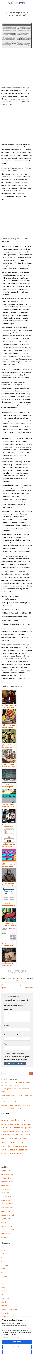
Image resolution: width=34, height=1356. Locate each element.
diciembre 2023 (7, 1204)
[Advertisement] (17, 69)
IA (2, 1295)
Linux (16, 1138)
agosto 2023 (5, 1219)
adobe (4, 1120)
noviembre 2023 (7, 1208)
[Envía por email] (18, 971)
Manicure (4, 1306)
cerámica (18, 1124)
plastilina (4, 1153)
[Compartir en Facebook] (11, 971)
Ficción (17, 10)
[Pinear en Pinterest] (22, 971)
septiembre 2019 (7, 1230)
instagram (14, 1134)
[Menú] (2, 3)
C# (2, 1254)
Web (5, 1044)
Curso (3, 1280)
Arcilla (3, 1250)
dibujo (3, 1131)
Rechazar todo (17, 1352)
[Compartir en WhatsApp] (8, 971)
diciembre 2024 (7, 1174)
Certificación (6, 1261)
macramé (23, 1139)
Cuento (4, 1276)
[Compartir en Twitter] (15, 971)
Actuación (5, 1246)
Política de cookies (14, 1337)
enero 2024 (5, 1200)
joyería (23, 1134)
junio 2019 (4, 1237)
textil (11, 1153)
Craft (3, 1269)
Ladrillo (4, 1302)
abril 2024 (5, 1193)
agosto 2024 (6, 1185)
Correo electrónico (11, 1035)
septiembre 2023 (7, 1215)
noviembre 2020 (7, 1226)
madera (5, 1142)
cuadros (29, 1128)
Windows (17, 1153)
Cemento (4, 1258)
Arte (17, 980)
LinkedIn (10, 1138)
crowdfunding (20, 1128)
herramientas (26, 1131)
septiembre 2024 (7, 1182)
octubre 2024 (6, 1178)
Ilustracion (5, 1298)
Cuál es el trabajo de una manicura (14, 1102)
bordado (5, 1124)
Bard (22, 1120)
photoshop (21, 1149)
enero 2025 (5, 1171)
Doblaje (4, 1283)
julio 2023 (4, 1222)
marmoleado (15, 1146)
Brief (11, 1124)
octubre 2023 (6, 1211)
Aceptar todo (17, 1342)
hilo (3, 1134)
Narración (5, 1313)
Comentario (8, 1009)
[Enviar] (31, 1073)
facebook (11, 1131)
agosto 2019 (5, 1234)
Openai (12, 1149)
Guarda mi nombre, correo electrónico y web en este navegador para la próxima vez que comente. (16, 1056)
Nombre (7, 1026)
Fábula (3, 1287)
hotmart (7, 1135)
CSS (2, 1272)
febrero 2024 (6, 1196)
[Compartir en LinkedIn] (25, 971)
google (19, 1131)
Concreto (5, 1265)
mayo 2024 (5, 1189)
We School (17, 3)
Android (11, 1121)
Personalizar (17, 1347)
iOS (20, 1134)
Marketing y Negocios (9, 1309)
